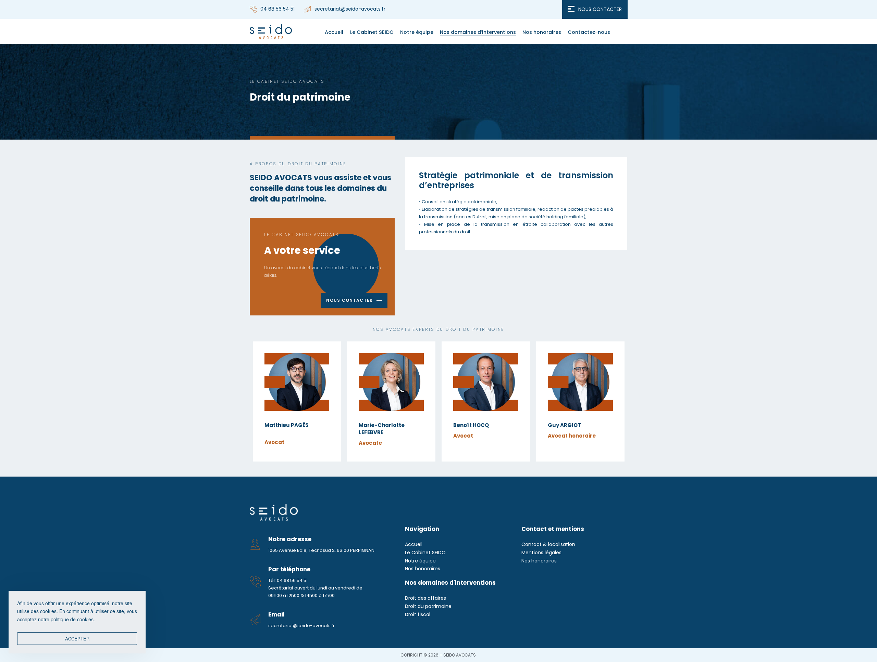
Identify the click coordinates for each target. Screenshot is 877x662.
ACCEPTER (77, 638)
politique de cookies (72, 619)
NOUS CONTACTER (600, 9)
